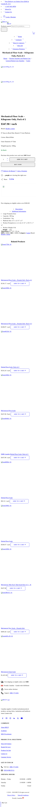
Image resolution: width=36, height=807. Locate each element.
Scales (28, 61)
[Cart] (33, 34)
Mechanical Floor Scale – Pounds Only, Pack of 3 (16, 323)
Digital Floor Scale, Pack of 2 (10, 367)
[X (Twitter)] (18, 718)
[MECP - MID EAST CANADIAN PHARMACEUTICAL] (6, 23)
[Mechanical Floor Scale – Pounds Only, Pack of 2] (18, 261)
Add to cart (22, 159)
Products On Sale (6, 750)
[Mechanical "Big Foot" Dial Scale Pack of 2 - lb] (18, 565)
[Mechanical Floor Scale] (18, 391)
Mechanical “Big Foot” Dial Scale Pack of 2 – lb (16, 584)
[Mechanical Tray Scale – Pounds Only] (18, 609)
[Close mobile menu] (1, 806)
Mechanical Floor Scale (8, 410)
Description (19, 209)
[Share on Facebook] (11, 179)
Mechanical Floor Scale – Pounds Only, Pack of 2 (16, 280)
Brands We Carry (6, 747)
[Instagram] (10, 718)
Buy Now (18, 164)
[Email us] (6, 718)
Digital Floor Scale (7, 498)
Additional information (19, 211)
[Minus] (7, 161)
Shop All (20, 45)
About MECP (5, 727)
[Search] (4, 29)
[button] (20, 284)
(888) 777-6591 (14, 693)
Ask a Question (22, 171)
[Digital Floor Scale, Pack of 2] (18, 348)
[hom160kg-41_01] (8, 73)
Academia (4, 730)
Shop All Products (6, 744)
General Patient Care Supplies (15, 61)
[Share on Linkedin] (13, 179)
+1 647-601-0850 (10, 6)
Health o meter (10, 128)
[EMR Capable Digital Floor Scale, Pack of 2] (18, 435)
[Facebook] (2, 718)
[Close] (1, 803)
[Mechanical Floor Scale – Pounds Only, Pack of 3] (18, 304)
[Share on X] (10, 179)
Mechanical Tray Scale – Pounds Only (13, 628)
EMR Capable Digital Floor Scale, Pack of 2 (14, 454)
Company (19, 40)
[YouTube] (21, 718)
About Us (8, 9)
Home (20, 36)
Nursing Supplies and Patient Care (20, 58)
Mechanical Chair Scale (8, 672)
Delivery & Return (9, 171)
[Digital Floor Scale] (18, 478)
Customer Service (6, 757)
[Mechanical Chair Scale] (18, 652)
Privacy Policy (11, 795)
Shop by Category (18, 43)
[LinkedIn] (14, 718)
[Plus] (7, 158)
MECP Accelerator (6, 734)
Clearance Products (19, 49)
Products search (6, 26)
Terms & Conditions (23, 795)
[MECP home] (7, 703)
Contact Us (8, 12)
